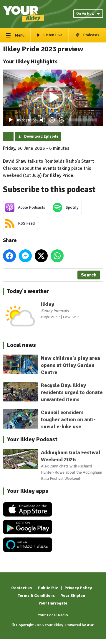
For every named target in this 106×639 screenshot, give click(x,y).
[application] (53, 98)
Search (89, 275)
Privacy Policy (78, 587)
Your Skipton (73, 595)
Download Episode (41, 136)
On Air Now (85, 13)
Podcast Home (8, 136)
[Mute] (43, 120)
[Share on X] (41, 255)
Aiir (90, 625)
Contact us (21, 587)
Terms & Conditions (36, 595)
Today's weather (28, 291)
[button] (53, 97)
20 (52, 119)
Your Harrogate (53, 603)
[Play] (11, 120)
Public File (48, 587)
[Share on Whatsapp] (57, 255)
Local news (21, 345)
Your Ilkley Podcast (32, 439)
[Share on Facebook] (9, 255)
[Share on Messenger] (25, 255)
